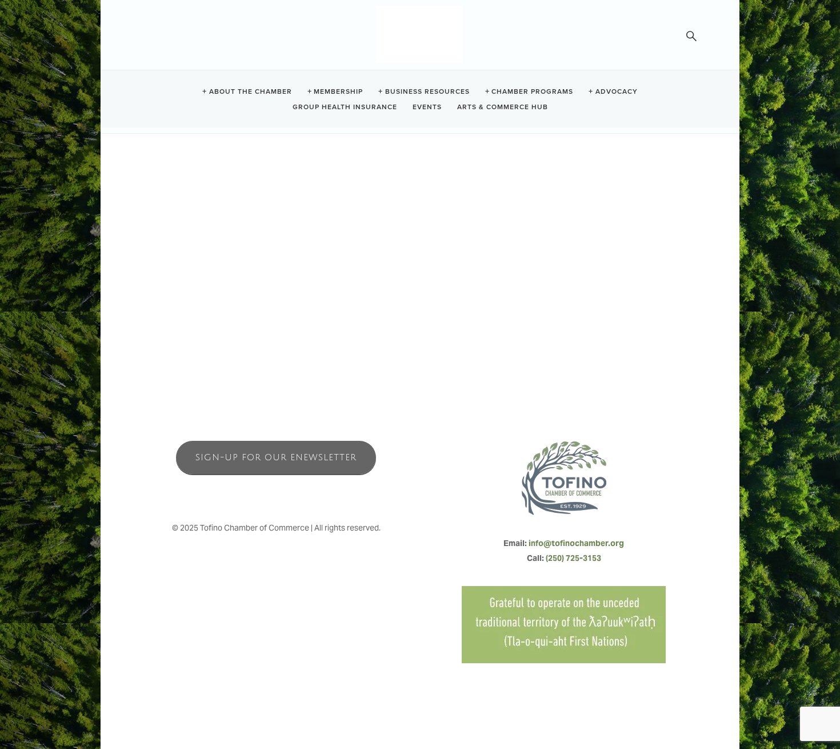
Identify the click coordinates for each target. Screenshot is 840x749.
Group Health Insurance (345, 106)
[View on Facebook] (162, 257)
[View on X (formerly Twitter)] (184, 257)
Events (427, 106)
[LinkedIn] (301, 492)
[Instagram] (276, 492)
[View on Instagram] (205, 257)
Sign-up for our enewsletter (276, 457)
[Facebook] (251, 492)
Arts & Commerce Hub (502, 106)
